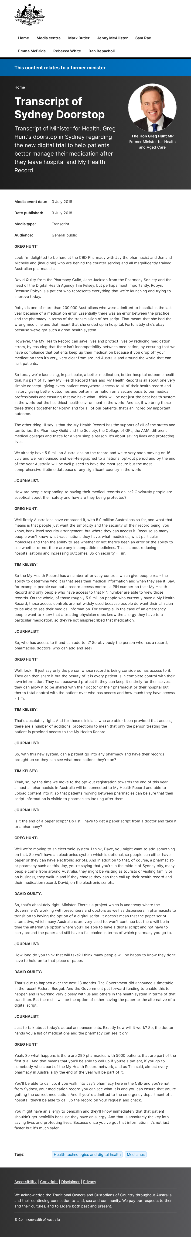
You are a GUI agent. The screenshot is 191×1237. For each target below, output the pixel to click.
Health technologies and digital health (87, 1154)
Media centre (49, 38)
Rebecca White (67, 51)
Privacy (89, 1181)
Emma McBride (32, 51)
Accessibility (25, 1181)
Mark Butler (79, 38)
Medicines (136, 1154)
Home (23, 38)
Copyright (49, 1181)
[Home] (29, 14)
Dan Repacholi (102, 51)
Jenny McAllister (112, 38)
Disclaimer (70, 1181)
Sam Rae (143, 38)
